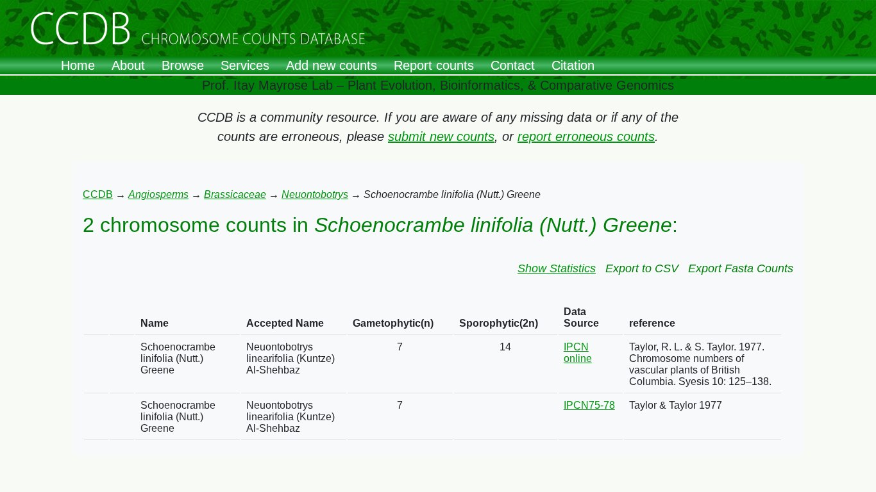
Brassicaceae (235, 194)
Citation (573, 65)
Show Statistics (557, 268)
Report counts (434, 65)
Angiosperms (158, 194)
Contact (513, 65)
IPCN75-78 (589, 405)
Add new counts (331, 65)
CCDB (98, 194)
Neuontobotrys (315, 194)
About (128, 65)
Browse (183, 65)
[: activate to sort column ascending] (96, 318)
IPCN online (578, 352)
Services (245, 65)
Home (78, 65)
